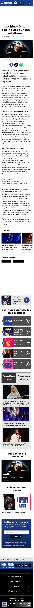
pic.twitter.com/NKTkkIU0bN (10, 181)
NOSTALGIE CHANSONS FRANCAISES (17, 300)
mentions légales (7, 545)
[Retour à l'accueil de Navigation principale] (8, 3)
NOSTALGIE (18, 320)
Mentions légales (14, 600)
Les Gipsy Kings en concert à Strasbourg (15, 512)
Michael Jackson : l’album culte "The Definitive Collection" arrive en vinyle (16, 445)
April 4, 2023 (23, 183)
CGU (22, 600)
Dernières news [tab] (9, 378)
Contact (21, 598)
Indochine (7, 474)
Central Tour (12, 88)
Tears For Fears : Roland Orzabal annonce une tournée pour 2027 (14, 424)
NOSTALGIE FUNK (18, 352)
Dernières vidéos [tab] (23, 378)
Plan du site (12, 598)
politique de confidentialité (18, 545)
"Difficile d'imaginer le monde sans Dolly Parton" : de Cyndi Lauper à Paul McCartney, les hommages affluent (16, 403)
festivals (21, 95)
